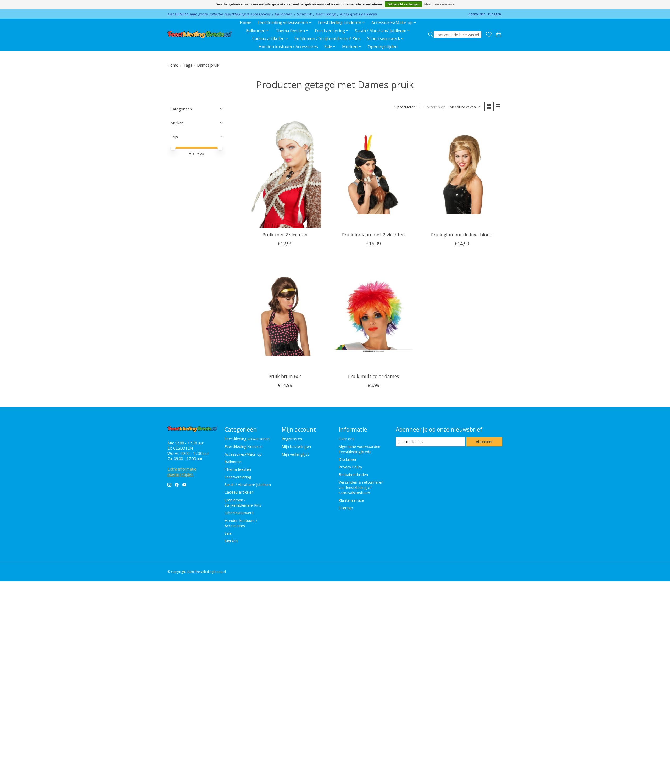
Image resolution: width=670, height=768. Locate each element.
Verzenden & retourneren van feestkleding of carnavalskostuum (361, 487)
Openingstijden (383, 46)
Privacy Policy (350, 466)
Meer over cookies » (439, 4)
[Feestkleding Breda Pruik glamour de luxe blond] (461, 174)
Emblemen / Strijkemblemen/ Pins (327, 38)
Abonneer (484, 441)
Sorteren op (435, 106)
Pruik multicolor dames (373, 376)
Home (245, 22)
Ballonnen (233, 461)
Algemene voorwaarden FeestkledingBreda (359, 449)
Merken (231, 540)
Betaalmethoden (353, 474)
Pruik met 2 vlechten (285, 234)
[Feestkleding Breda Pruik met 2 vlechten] (285, 174)
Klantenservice (351, 500)
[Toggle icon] (454, 34)
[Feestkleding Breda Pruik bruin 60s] (285, 315)
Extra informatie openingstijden (182, 471)
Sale (228, 533)
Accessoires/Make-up (243, 454)
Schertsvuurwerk (239, 512)
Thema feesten (238, 469)
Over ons (346, 438)
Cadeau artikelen (239, 492)
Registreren (292, 438)
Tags (187, 65)
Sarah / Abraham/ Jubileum (248, 484)
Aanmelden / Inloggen (484, 14)
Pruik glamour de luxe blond (462, 234)
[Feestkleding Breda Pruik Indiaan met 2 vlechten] (373, 174)
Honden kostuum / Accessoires (288, 46)
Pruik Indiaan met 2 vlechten (373, 234)
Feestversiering (238, 476)
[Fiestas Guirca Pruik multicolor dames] (373, 315)
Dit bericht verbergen (403, 4)
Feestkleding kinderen (244, 446)
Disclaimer (348, 459)
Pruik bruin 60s (285, 376)
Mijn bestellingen (296, 446)
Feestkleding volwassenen (247, 438)
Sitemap (346, 507)
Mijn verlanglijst (295, 454)
